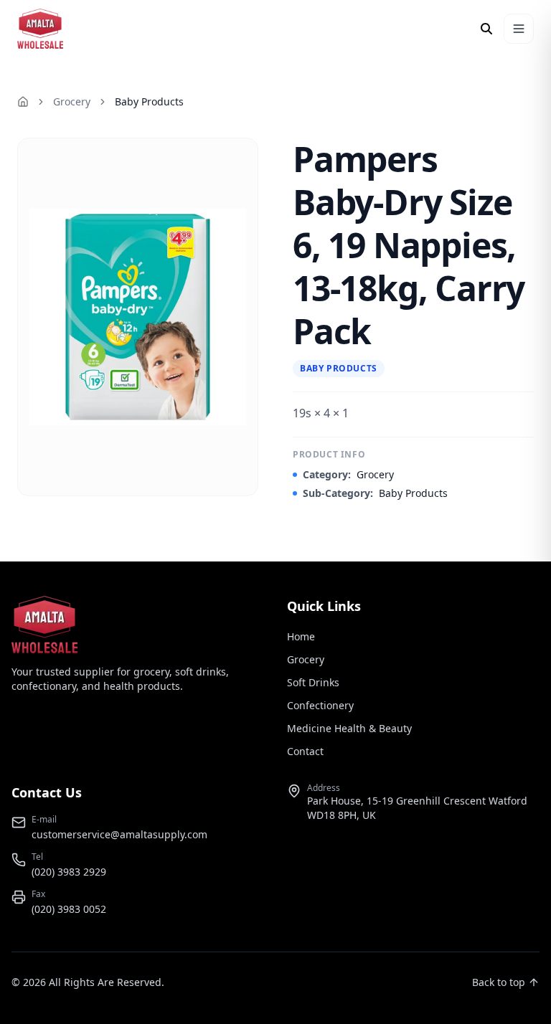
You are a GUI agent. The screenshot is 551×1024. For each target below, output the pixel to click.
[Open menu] (519, 29)
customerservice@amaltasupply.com (119, 834)
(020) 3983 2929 (69, 871)
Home (301, 636)
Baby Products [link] (149, 101)
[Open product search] (486, 28)
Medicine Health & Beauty (349, 728)
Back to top (498, 982)
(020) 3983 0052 (69, 909)
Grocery (71, 101)
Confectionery (320, 705)
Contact (305, 751)
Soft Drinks (313, 682)
